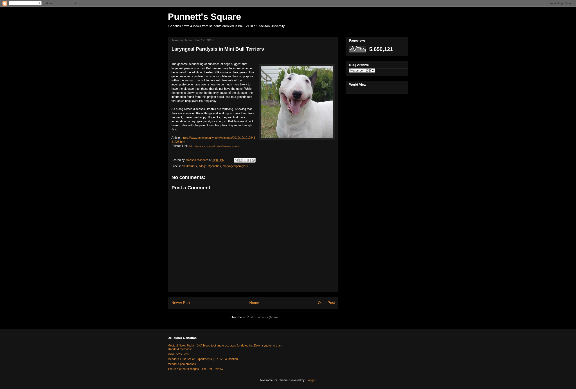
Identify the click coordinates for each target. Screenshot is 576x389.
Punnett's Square (204, 17)
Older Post (326, 303)
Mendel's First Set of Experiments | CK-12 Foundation (203, 359)
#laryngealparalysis (235, 166)
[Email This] (236, 160)
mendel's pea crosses (182, 364)
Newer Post (180, 303)
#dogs (203, 166)
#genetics (214, 166)
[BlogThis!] (240, 160)
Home (254, 303)
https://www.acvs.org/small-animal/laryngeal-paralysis (214, 146)
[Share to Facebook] (249, 160)
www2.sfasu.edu (178, 354)
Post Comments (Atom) (262, 317)
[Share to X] (245, 160)
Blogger (310, 380)
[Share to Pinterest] (253, 160)
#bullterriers (189, 166)
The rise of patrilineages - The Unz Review (195, 369)
